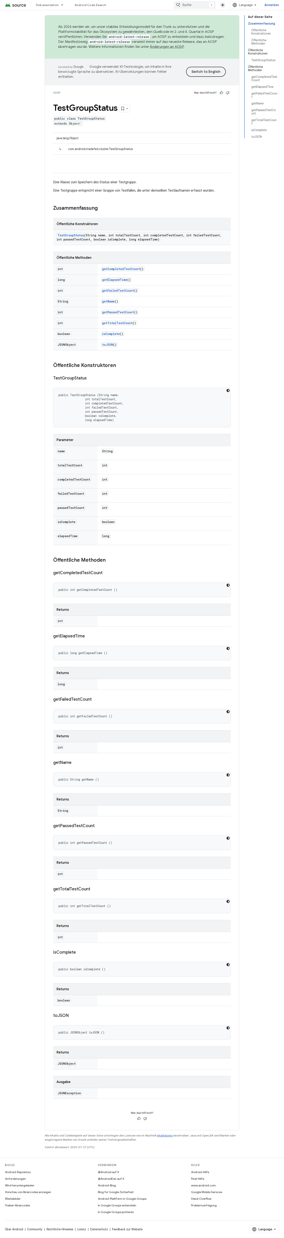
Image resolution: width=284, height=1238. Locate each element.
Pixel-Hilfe (197, 1179)
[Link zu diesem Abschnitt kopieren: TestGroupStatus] (91, 378)
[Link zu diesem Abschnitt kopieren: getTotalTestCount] (94, 889)
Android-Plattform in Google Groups (122, 1199)
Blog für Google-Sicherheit (115, 1192)
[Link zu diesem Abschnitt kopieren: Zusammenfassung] (102, 208)
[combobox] (195, 5)
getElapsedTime (114, 280)
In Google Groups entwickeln (117, 1205)
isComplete (111, 334)
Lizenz (81, 1229)
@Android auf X (108, 1172)
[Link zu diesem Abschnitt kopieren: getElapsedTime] (89, 636)
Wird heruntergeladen (19, 1185)
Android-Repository (18, 1172)
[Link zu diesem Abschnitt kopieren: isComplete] (80, 952)
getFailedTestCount (118, 290)
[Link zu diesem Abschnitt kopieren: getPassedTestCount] (99, 826)
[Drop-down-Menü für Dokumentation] (64, 5)
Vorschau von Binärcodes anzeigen (28, 1192)
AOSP (56, 92)
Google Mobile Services (206, 1192)
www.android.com (203, 1185)
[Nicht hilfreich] (228, 93)
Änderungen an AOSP (167, 47)
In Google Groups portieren (116, 1212)
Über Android (14, 1229)
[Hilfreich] (221, 93)
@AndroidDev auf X (111, 1179)
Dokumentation (47, 5)
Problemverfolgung (204, 1205)
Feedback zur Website (127, 1229)
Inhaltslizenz (165, 1135)
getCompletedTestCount (121, 269)
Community (34, 1229)
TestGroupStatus (71, 235)
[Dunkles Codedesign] (228, 390)
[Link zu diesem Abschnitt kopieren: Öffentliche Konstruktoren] (120, 365)
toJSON (107, 345)
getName (108, 301)
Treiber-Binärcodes (17, 1205)
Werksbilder (13, 1199)
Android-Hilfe (200, 1172)
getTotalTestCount (117, 323)
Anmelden (271, 5)
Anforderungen (15, 1179)
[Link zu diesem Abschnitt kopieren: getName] (76, 762)
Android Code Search (90, 5)
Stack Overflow (201, 1199)
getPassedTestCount (118, 312)
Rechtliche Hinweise (60, 1229)
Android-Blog (107, 1185)
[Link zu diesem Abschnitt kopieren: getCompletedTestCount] (106, 573)
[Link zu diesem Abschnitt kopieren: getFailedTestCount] (96, 699)
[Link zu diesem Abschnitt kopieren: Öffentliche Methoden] (110, 560)
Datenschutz (99, 1229)
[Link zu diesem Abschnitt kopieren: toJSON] (73, 1015)
